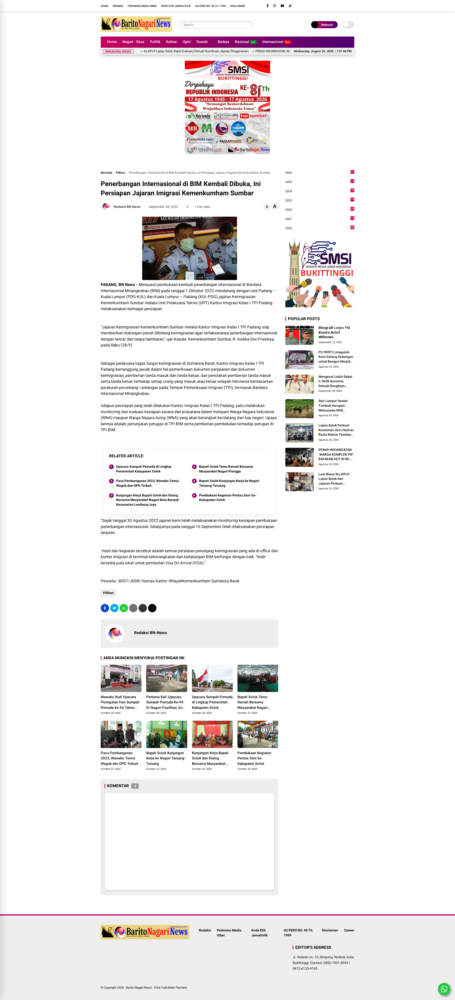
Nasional (245, 42)
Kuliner (171, 42)
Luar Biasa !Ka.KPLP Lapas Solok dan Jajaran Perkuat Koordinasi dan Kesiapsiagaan (334, 479)
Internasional (276, 42)
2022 (319, 210)
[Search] (248, 25)
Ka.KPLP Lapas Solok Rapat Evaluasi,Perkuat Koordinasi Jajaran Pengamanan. (174, 51)
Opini (187, 42)
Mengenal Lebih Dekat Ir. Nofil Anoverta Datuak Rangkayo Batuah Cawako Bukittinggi (335, 381)
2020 (319, 228)
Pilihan (120, 172)
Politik (155, 42)
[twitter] (114, 608)
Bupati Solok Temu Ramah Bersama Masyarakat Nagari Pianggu (226, 469)
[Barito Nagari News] (136, 30)
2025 (319, 182)
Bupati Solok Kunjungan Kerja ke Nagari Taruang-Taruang (229, 483)
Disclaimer (237, 6)
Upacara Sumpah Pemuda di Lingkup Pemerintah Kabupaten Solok (144, 469)
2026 (319, 173)
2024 (319, 191)
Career (349, 930)
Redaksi (118, 6)
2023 (319, 200)
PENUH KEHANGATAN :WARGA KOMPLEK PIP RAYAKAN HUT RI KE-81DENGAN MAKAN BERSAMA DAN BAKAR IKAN (335, 455)
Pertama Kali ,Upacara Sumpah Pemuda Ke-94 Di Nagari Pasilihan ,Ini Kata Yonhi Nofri (164, 702)
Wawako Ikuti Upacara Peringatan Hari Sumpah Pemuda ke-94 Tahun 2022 (120, 702)
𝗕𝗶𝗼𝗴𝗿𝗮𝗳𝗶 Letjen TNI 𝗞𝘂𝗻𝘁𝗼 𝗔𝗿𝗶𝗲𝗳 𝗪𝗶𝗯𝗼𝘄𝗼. (334, 332)
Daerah (202, 42)
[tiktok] (290, 6)
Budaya (223, 42)
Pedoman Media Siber (142, 6)
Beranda (106, 172)
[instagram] (274, 6)
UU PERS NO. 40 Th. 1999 (210, 6)
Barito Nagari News (139, 987)
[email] (143, 608)
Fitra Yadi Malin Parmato (170, 987)
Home (104, 6)
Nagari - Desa (133, 42)
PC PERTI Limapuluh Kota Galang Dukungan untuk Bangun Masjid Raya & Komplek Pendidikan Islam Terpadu (335, 357)
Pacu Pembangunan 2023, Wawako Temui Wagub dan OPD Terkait (147, 483)
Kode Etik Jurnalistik (176, 6)
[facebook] (267, 6)
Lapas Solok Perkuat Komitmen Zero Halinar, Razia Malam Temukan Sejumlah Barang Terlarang (336, 430)
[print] (133, 608)
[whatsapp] (124, 608)
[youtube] (282, 6)
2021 (319, 219)
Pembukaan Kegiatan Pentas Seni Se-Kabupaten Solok (227, 497)
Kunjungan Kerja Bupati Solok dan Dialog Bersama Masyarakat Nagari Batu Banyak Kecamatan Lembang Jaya (147, 499)
